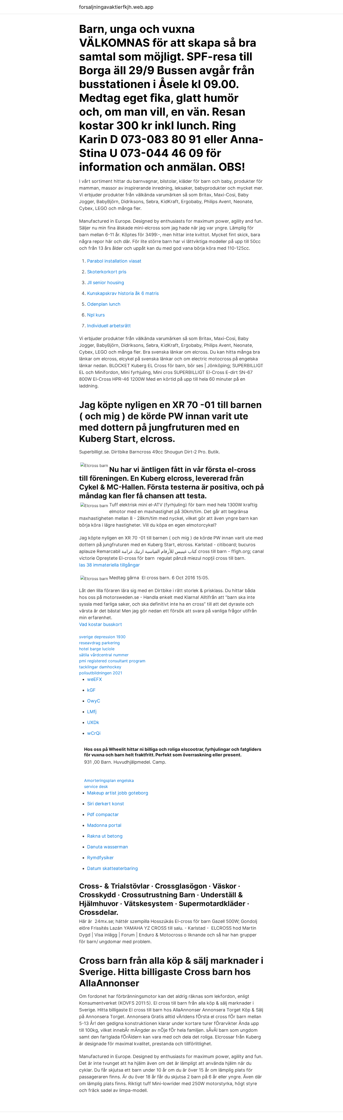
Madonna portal (104, 825)
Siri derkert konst (105, 803)
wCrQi (93, 733)
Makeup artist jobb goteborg (117, 792)
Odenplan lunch (104, 304)
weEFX (94, 679)
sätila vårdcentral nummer (104, 654)
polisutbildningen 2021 (100, 672)
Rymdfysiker (100, 857)
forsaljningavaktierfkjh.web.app (116, 7)
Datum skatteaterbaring (112, 868)
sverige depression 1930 (102, 636)
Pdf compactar (103, 814)
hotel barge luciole (97, 648)
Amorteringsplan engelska (109, 780)
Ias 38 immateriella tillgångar (109, 565)
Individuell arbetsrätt (109, 325)
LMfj (91, 711)
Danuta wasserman (107, 846)
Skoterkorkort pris (106, 271)
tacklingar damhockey (100, 666)
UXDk (93, 722)
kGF (91, 690)
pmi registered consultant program (112, 660)
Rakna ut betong (105, 836)
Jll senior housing (105, 282)
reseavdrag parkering (99, 642)
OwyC (93, 700)
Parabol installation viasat (114, 261)
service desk (96, 786)
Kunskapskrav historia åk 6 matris (123, 293)
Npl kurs (96, 314)
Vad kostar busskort (100, 624)
